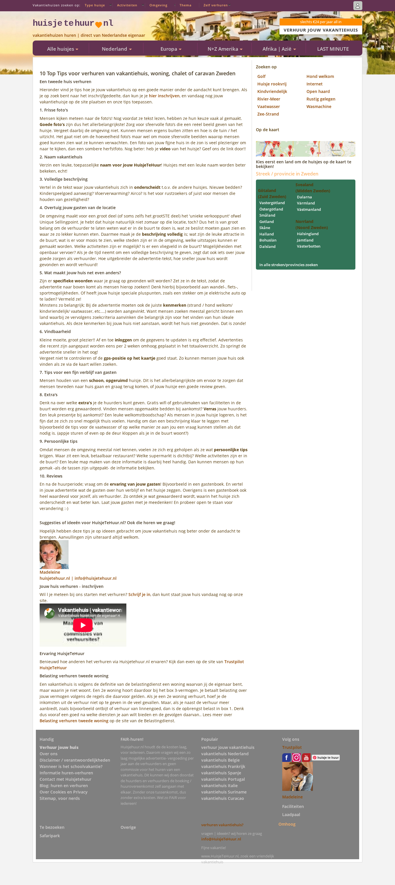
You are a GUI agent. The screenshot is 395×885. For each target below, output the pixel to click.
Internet (315, 84)
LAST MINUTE (333, 48)
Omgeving (158, 5)
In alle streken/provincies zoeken (288, 264)
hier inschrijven (164, 95)
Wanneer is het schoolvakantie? (71, 766)
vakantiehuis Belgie (220, 760)
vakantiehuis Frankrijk (223, 766)
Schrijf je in (139, 594)
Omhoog (287, 824)
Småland (267, 215)
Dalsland (267, 246)
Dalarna (304, 197)
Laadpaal (291, 814)
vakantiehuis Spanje (221, 773)
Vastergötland (272, 202)
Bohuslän (267, 240)
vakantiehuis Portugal (223, 779)
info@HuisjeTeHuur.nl (221, 839)
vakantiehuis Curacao (222, 798)
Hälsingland (308, 233)
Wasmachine (319, 106)
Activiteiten (127, 5)
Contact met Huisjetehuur (65, 779)
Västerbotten (308, 246)
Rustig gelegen (321, 99)
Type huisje (95, 5)
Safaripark (50, 835)
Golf (261, 76)
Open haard (318, 91)
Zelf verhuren (216, 5)
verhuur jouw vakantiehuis (227, 747)
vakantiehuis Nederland (225, 753)
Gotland (266, 221)
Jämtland (305, 240)
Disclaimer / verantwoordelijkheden (75, 760)
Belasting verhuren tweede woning (74, 720)
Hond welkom (320, 76)
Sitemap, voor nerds (60, 798)
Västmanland (309, 209)
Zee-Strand (268, 114)
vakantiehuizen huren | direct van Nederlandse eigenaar (89, 35)
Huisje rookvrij (272, 84)
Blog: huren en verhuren (64, 785)
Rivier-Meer (268, 99)
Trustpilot (292, 747)
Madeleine (292, 797)
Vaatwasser (268, 106)
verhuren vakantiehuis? (222, 824)
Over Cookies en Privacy (64, 792)
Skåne (264, 227)
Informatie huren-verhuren (66, 773)
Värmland (306, 203)
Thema (185, 5)
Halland (266, 234)
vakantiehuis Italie (219, 785)
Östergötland (271, 209)
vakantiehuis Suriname (224, 792)
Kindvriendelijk (272, 91)
